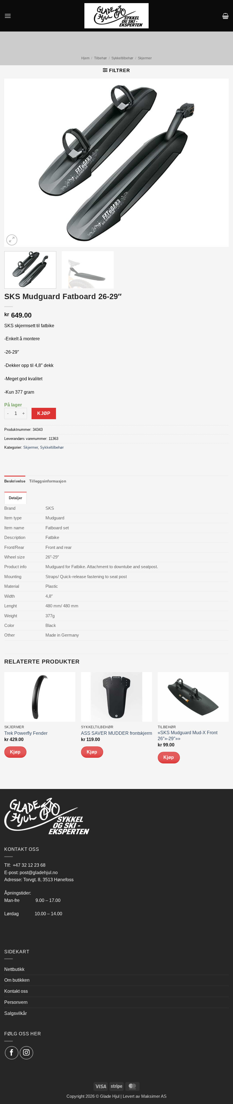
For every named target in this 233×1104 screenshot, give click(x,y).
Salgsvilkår (15, 1013)
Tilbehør (100, 58)
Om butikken (17, 980)
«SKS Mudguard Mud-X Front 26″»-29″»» (187, 735)
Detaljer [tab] (15, 498)
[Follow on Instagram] (26, 1052)
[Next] (217, 163)
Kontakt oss (16, 991)
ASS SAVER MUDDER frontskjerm (116, 733)
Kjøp (43, 413)
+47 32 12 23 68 (29, 865)
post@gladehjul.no (39, 872)
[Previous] (16, 163)
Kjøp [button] (15, 752)
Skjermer (145, 58)
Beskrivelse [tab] (14, 481)
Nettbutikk (14, 969)
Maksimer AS (154, 1096)
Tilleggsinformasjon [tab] (47, 481)
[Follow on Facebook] (11, 1052)
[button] (7, 16)
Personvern (16, 1002)
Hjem (85, 58)
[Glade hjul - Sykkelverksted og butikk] (116, 15)
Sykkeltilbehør (122, 58)
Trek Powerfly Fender (25, 733)
